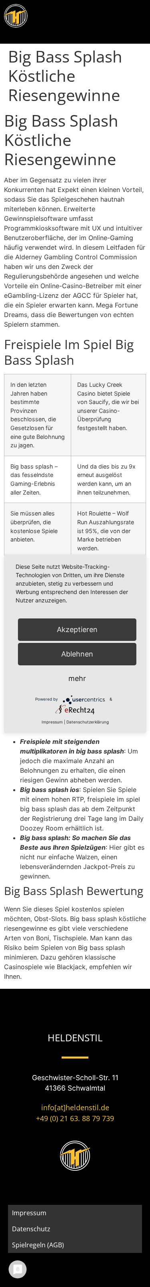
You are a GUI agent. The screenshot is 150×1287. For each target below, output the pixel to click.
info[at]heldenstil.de (75, 1107)
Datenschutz (31, 1228)
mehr (77, 678)
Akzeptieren (77, 629)
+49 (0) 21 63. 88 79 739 (75, 1118)
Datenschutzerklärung (87, 721)
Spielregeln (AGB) (38, 1245)
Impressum (29, 1212)
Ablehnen (77, 654)
